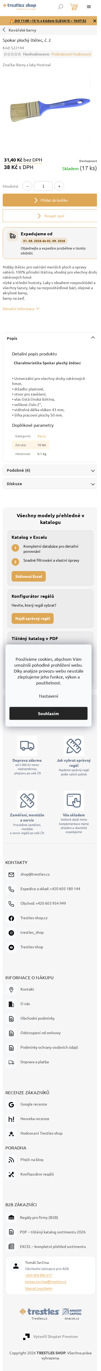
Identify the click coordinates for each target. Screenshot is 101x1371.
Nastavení (48, 695)
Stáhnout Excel (28, 573)
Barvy (41, 433)
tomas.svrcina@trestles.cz (45, 1282)
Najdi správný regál (32, 615)
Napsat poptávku (39, 1289)
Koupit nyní (52, 212)
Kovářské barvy (22, 29)
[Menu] (88, 6)
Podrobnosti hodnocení (71, 53)
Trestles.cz (38, 1319)
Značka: (29, 64)
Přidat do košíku (52, 197)
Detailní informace (18, 305)
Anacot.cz (70, 1319)
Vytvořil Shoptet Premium (54, 1337)
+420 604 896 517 (38, 1276)
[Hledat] (60, 6)
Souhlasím (48, 713)
